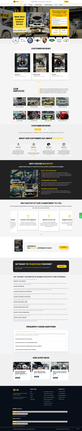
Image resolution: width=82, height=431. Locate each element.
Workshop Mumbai (48, 4)
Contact (60, 4)
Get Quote (66, 1)
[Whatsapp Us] (80, 217)
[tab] (38, 129)
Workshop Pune (38, 4)
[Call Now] (80, 214)
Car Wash (23, 397)
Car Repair (20, 397)
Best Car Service (15, 397)
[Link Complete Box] (22, 371)
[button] (38, 82)
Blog (56, 4)
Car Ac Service (21, 398)
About (25, 4)
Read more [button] (33, 155)
